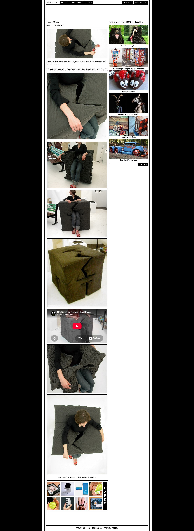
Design (64, 2)
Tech (89, 2)
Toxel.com (52, 2)
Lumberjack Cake (129, 137)
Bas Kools (71, 69)
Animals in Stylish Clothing (128, 114)
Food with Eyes (128, 91)
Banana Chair (75, 477)
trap (96, 62)
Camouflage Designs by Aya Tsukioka (128, 69)
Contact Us (141, 2)
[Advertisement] (97, 12)
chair (56, 62)
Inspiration (77, 2)
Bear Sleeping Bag (128, 46)
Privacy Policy (111, 528)
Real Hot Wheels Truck (129, 160)
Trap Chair (53, 22)
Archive (128, 2)
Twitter (139, 22)
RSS (128, 22)
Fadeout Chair (91, 477)
